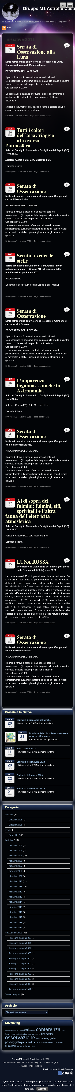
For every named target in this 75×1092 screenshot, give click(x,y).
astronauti (12, 1030)
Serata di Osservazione (31, 188)
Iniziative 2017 (15, 917)
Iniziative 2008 (15, 871)
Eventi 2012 (14, 835)
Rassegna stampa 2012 (20, 989)
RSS (9, 27)
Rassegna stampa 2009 (20, 979)
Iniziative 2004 (15, 850)
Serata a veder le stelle (35, 258)
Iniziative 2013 (15, 897)
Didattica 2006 (15, 825)
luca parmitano (34, 1034)
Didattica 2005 (15, 820)
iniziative (23, 1034)
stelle (25, 1046)
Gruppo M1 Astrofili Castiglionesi (27, 1059)
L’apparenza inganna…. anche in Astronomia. (38, 385)
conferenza (44, 171)
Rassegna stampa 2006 (20, 968)
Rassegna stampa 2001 (20, 943)
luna (37, 116)
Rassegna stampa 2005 (20, 963)
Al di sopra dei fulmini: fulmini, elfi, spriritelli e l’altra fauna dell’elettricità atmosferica (33, 511)
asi (6, 1030)
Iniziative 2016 (15, 912)
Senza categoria (13, 994)
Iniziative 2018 (15, 922)
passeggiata (48, 1038)
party (38, 1039)
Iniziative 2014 (15, 902)
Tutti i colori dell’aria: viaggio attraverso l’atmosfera (29, 137)
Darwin (8, 1034)
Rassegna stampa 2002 (20, 948)
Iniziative (9, 840)
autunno (20, 1030)
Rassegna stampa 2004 (20, 958)
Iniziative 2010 (15, 881)
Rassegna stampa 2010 (20, 984)
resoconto (40, 1042)
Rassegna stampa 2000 (20, 938)
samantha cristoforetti (54, 1042)
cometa (32, 1030)
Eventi (8, 830)
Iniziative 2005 (15, 855)
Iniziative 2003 (15, 845)
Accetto (42, 1088)
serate (19, 1046)
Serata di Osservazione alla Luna (36, 51)
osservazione (45, 116)
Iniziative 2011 (21, 116)
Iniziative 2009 (15, 876)
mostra (49, 1034)
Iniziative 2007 (15, 866)
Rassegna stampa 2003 (20, 953)
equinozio (16, 1034)
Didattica (9, 814)
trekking (31, 1046)
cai (26, 1030)
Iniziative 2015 (15, 907)
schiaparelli (10, 1046)
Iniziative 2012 (15, 892)
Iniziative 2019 (15, 927)
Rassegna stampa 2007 (20, 974)
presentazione (28, 1042)
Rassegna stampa (13, 933)
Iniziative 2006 (15, 861)
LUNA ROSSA (33, 561)
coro (63, 1030)
